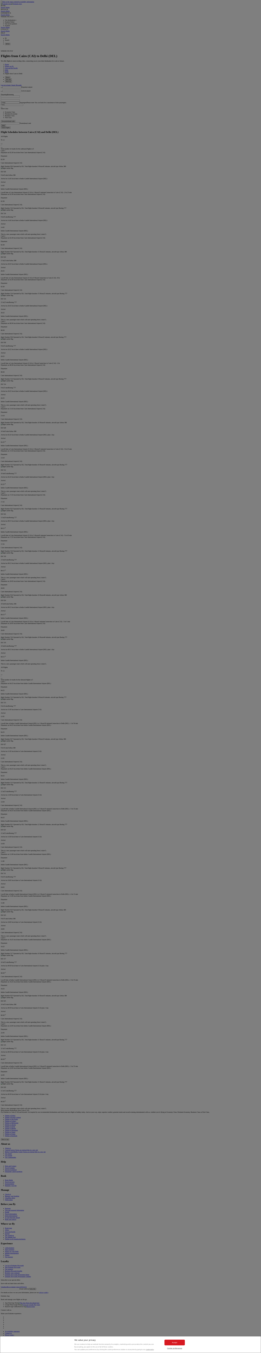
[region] (130, 1344)
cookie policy (150, 1349)
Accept (174, 1342)
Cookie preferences (174, 1348)
